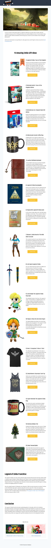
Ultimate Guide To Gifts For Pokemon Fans (15, 535)
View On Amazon (32, 75)
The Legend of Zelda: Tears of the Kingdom (35, 490)
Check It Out (32, 102)
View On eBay (32, 223)
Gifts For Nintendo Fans (36, 535)
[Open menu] (47, 3)
